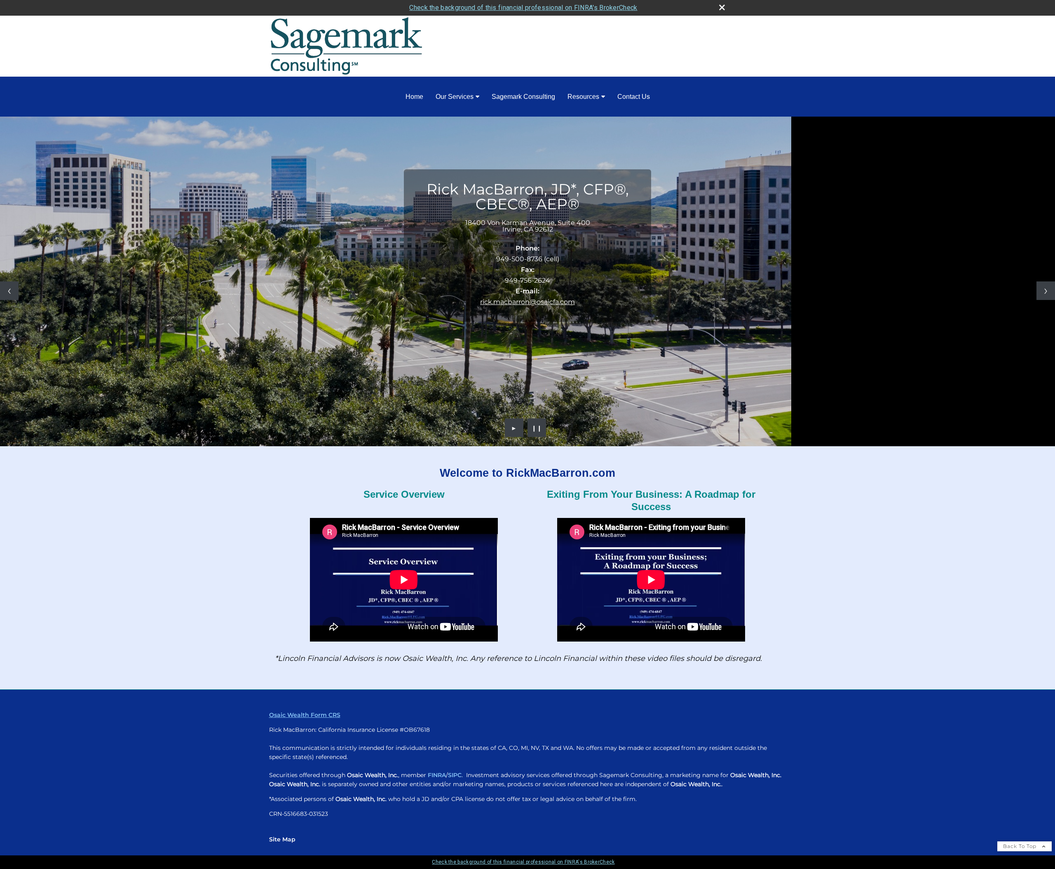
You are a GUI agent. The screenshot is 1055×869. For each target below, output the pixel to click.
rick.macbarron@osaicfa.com (527, 302)
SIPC (455, 775)
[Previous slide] (9, 290)
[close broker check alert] (722, 7)
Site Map (282, 839)
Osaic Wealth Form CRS (304, 715)
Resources (583, 96)
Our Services (455, 96)
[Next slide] (1045, 290)
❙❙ (537, 427)
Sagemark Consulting (523, 96)
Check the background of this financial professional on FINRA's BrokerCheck (523, 8)
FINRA (437, 775)
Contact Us (633, 96)
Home (414, 96)
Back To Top (1020, 846)
